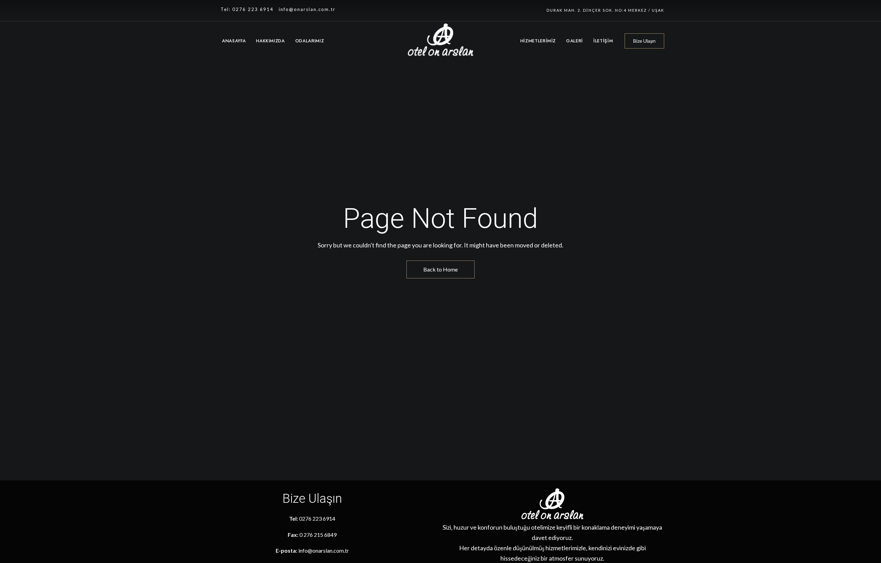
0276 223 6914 (317, 518)
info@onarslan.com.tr (307, 9)
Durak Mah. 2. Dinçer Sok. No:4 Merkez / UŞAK (605, 10)
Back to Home (440, 269)
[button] (644, 41)
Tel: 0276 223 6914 (247, 9)
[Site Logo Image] (440, 41)
